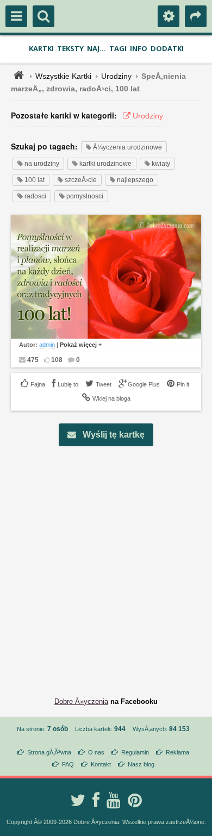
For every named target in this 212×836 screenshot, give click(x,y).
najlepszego (134, 180)
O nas (96, 752)
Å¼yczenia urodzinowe (126, 147)
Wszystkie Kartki (63, 76)
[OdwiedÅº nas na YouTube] (113, 800)
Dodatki (167, 48)
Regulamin (135, 752)
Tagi (118, 48)
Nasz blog (141, 764)
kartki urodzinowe (105, 163)
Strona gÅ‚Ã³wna (49, 752)
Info (138, 48)
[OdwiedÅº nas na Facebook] (96, 800)
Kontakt (101, 764)
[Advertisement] (106, 563)
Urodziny (116, 76)
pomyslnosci (84, 196)
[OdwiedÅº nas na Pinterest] (135, 800)
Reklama (177, 752)
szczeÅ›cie (80, 180)
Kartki (41, 48)
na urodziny (41, 163)
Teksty (70, 48)
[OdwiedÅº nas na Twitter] (77, 800)
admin (47, 344)
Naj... (96, 48)
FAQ (68, 764)
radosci (34, 196)
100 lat (34, 180)
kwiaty (160, 163)
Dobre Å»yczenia (81, 701)
